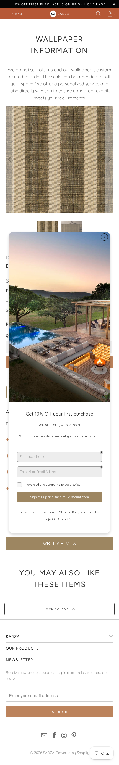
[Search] (98, 13)
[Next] (109, 159)
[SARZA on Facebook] (54, 736)
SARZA (48, 752)
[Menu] (3, 13)
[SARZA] (59, 13)
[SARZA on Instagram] (64, 736)
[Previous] (10, 159)
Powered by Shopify (72, 752)
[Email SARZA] (44, 736)
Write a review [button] (59, 543)
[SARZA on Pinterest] (74, 736)
